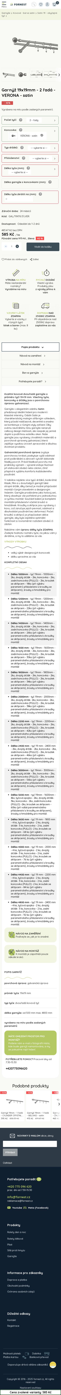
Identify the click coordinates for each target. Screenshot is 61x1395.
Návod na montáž (30, 364)
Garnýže (6, 13)
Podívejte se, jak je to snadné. (32, 936)
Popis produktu (30, 347)
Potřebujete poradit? (30, 381)
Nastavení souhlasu (30, 1387)
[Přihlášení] (47, 4)
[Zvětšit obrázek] (41, 135)
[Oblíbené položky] (41, 4)
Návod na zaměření (30, 355)
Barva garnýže (30, 372)
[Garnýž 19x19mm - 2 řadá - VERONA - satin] (30, 44)
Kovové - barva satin (24, 13)
